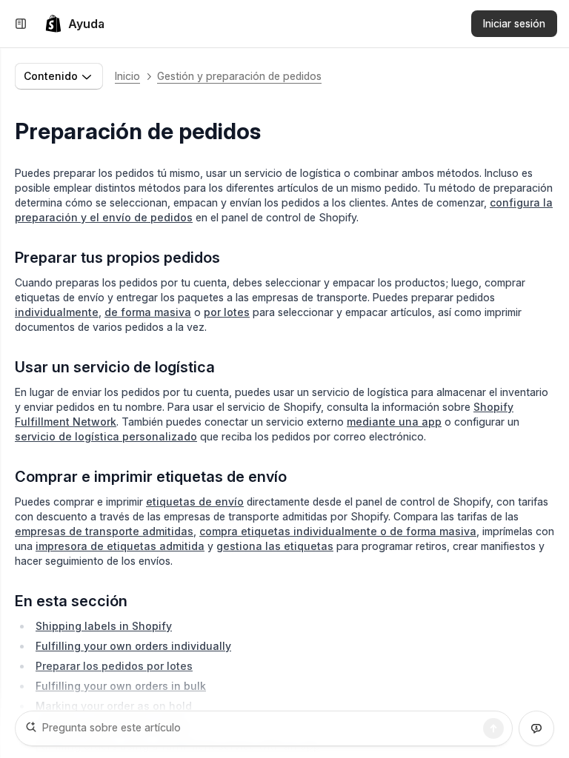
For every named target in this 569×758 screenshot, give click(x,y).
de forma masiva (147, 312)
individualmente (57, 312)
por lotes (227, 312)
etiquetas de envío (195, 501)
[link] (74, 24)
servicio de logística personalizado (106, 436)
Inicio (127, 76)
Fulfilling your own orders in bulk (121, 686)
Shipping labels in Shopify (104, 626)
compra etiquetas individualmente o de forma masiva (337, 531)
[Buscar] (493, 728)
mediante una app (394, 421)
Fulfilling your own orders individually (133, 646)
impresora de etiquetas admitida (120, 546)
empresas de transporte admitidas (104, 531)
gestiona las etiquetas (274, 546)
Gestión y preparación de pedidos (239, 76)
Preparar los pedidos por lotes (114, 666)
